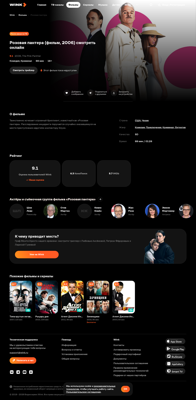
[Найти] (151, 4)
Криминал (168, 127)
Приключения (153, 127)
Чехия (145, 120)
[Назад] (5, 211)
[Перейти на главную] (18, 5)
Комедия (140, 127)
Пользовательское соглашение (83, 392)
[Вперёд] (191, 211)
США (138, 120)
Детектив (180, 127)
